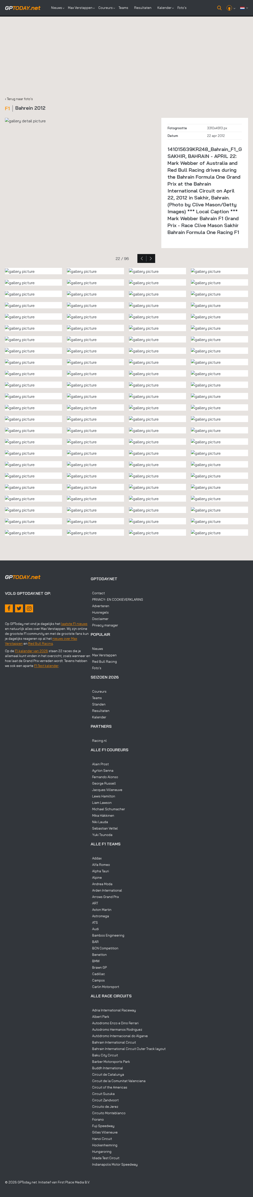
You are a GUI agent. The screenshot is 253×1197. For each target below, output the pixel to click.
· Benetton (99, 955)
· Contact (98, 593)
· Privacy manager (104, 625)
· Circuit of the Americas (109, 1087)
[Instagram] (29, 608)
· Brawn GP (99, 967)
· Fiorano (97, 1119)
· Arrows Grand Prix (105, 897)
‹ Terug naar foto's (19, 99)
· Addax (96, 858)
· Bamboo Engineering (107, 935)
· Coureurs (98, 691)
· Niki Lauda (99, 822)
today (23, 7)
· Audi (95, 929)
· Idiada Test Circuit (105, 1158)
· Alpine (96, 877)
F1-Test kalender (46, 666)
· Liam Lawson (101, 803)
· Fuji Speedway (102, 1126)
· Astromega (100, 916)
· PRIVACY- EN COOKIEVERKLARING (117, 599)
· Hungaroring (101, 1152)
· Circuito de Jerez (104, 1107)
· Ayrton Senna (102, 770)
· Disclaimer (99, 619)
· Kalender (98, 717)
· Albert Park (100, 1017)
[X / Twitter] (19, 608)
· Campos (98, 980)
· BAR (95, 942)
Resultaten (142, 8)
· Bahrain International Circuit (113, 1042)
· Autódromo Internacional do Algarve (119, 1036)
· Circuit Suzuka (103, 1094)
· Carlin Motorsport (105, 987)
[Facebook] (9, 608)
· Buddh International (107, 1068)
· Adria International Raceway (113, 1010)
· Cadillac (98, 974)
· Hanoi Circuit (101, 1139)
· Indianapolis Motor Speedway (114, 1164)
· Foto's (96, 668)
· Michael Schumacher (108, 809)
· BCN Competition (104, 948)
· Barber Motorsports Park (110, 1062)
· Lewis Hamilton (103, 796)
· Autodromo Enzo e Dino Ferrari (115, 1023)
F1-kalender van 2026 (31, 651)
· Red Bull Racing (104, 661)
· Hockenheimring (104, 1145)
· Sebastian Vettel (104, 828)
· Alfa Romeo (100, 865)
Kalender (164, 8)
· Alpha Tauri (100, 871)
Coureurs (105, 8)
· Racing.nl (99, 741)
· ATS (94, 922)
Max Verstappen (80, 8)
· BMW (95, 961)
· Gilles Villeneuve (104, 1132)
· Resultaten (100, 711)
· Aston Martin (101, 910)
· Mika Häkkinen (102, 815)
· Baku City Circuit (104, 1055)
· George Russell (103, 783)
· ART (94, 903)
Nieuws (56, 8)
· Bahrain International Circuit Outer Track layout (128, 1049)
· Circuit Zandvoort (105, 1100)
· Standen (98, 704)
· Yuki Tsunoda (101, 835)
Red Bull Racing (40, 643)
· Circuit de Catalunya (107, 1074)
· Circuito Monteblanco (108, 1113)
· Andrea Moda (101, 884)
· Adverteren (100, 606)
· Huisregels (100, 612)
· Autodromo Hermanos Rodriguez (116, 1029)
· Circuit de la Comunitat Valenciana (118, 1081)
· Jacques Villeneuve (106, 790)
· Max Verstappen (104, 655)
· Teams (96, 698)
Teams (123, 8)
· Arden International (106, 890)
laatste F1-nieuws (74, 624)
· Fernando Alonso (104, 777)
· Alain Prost (100, 764)
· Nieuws (97, 649)
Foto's (182, 8)
